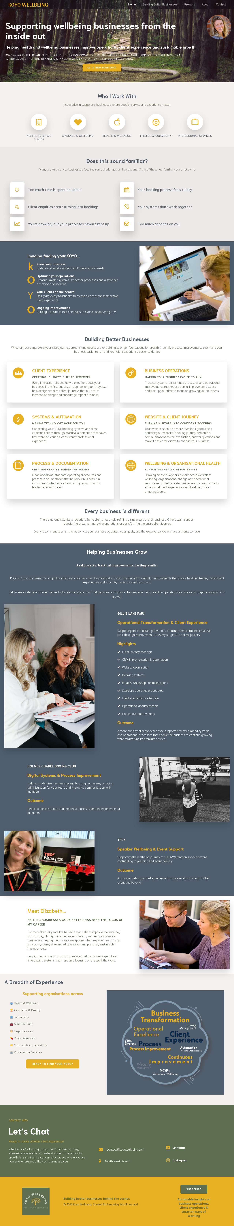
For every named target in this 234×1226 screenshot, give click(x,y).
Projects (189, 4)
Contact (221, 4)
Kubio (142, 1204)
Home (132, 4)
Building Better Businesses (160, 4)
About (205, 4)
